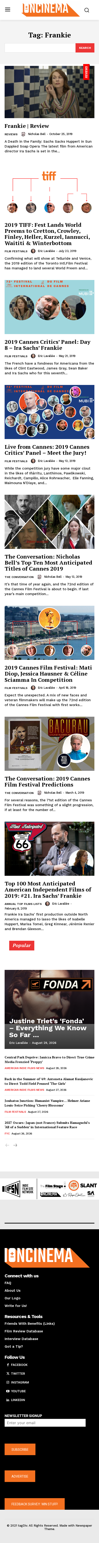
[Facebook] (8, 1365)
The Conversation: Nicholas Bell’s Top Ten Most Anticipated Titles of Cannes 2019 (48, 562)
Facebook (19, 1365)
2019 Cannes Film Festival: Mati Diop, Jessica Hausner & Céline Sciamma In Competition (48, 673)
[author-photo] (24, 134)
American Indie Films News (24, 1068)
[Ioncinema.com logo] (50, 9)
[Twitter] (8, 1374)
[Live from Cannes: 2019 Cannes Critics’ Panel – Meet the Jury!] (49, 412)
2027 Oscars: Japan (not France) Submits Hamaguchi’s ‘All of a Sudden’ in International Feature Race (47, 1124)
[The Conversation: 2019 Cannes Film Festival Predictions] (49, 744)
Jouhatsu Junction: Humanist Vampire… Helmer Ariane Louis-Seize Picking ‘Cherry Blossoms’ (47, 1102)
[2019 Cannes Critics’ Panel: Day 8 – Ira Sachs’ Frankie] (49, 307)
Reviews (11, 134)
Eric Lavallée (46, 251)
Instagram (20, 1382)
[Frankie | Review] (49, 91)
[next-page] (15, 1145)
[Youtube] (8, 1391)
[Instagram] (8, 1382)
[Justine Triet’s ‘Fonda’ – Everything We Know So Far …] (49, 997)
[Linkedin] (8, 1400)
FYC (7, 1133)
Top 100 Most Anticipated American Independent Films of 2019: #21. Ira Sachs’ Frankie (48, 889)
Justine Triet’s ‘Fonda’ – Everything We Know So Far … (48, 1028)
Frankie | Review (27, 125)
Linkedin (18, 1400)
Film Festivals (16, 251)
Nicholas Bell (37, 134)
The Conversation (19, 577)
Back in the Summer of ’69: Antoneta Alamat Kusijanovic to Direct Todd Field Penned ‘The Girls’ (49, 1081)
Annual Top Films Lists (23, 904)
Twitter (18, 1373)
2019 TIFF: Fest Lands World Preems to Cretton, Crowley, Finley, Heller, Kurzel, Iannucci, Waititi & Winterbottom (47, 234)
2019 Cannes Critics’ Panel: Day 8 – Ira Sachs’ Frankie (47, 344)
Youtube (18, 1391)
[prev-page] (7, 1145)
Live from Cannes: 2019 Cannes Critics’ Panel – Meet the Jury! (47, 449)
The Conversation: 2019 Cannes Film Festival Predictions (47, 781)
